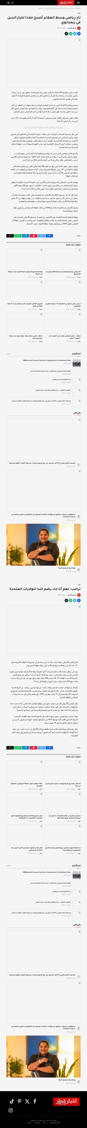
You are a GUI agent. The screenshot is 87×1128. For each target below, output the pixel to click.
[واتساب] (70, 33)
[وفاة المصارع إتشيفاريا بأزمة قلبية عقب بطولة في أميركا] (24, 259)
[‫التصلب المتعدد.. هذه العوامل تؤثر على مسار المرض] (77, 392)
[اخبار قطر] (66, 2)
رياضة (79, 13)
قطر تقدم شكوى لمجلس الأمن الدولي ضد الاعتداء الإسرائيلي (26, 849)
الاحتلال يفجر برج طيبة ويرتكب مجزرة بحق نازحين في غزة (63, 785)
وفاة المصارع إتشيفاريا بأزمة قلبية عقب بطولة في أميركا (25, 273)
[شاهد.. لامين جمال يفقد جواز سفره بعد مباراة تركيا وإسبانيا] (24, 323)
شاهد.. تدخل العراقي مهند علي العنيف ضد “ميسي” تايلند (65, 337)
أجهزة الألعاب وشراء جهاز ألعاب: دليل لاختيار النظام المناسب (50, 371)
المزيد (8, 353)
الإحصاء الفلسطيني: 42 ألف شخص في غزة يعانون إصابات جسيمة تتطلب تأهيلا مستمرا (41, 401)
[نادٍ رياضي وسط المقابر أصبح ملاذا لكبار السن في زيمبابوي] (43, 63)
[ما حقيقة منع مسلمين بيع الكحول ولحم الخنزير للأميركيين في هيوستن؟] (63, 835)
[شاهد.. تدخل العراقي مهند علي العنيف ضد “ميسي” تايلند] (63, 323)
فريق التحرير (72, 28)
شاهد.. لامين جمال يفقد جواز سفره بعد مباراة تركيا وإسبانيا (25, 337)
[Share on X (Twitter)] (74, 33)
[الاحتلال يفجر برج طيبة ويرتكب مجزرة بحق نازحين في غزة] (63, 771)
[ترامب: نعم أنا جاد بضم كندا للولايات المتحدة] (43, 629)
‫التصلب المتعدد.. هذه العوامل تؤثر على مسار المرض (53, 390)
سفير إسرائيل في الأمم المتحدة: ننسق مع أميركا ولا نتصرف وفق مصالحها (65, 817)
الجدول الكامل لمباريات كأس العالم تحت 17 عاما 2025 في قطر (24, 305)
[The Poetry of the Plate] (43, 545)
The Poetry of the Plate (66, 568)
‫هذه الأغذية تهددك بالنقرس (61, 379)
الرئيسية (78, 8)
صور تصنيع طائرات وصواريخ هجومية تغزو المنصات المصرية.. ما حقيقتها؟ (26, 817)
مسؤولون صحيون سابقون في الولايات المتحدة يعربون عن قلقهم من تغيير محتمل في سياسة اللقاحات (43, 516)
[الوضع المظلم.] (12, 2)
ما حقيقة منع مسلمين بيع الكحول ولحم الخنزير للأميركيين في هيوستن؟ (63, 849)
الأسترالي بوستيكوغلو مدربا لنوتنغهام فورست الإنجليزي (63, 273)
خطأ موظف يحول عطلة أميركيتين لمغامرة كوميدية (26, 785)
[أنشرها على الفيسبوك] (79, 33)
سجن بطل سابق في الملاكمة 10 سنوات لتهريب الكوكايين (63, 305)
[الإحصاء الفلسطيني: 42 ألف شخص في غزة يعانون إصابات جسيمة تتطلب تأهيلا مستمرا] (77, 403)
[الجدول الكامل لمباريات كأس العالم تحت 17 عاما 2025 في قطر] (24, 291)
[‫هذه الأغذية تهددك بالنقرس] (77, 382)
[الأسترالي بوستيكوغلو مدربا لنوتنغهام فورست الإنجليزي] (63, 259)
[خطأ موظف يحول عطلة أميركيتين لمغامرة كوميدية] (24, 771)
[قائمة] (78, 2)
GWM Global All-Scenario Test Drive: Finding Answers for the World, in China (47, 360)
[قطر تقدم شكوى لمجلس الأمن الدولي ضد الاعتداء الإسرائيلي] (24, 835)
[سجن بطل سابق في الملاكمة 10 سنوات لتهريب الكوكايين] (63, 291)
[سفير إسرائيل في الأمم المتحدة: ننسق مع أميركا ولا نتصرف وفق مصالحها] (63, 803)
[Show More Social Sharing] (62, 33)
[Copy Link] (66, 33)
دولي (79, 584)
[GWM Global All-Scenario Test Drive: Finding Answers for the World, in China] (77, 363)
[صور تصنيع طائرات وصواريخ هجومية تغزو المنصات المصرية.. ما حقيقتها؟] (24, 803)
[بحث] (8, 2)
